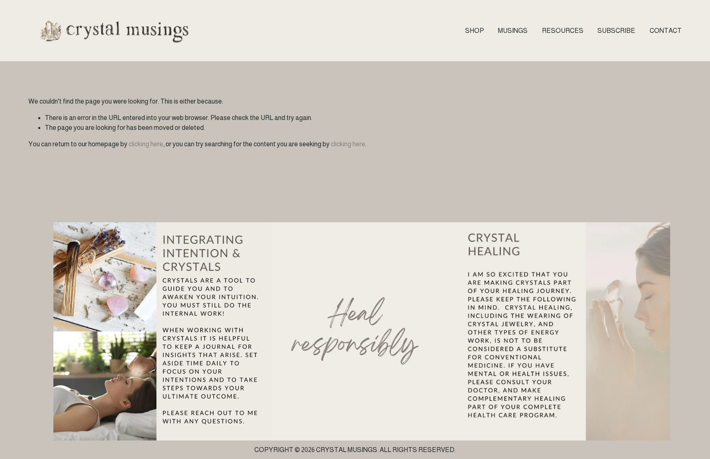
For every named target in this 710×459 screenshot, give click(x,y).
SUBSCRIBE (616, 30)
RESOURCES (562, 30)
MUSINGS (513, 30)
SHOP (474, 30)
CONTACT (666, 30)
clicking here (146, 144)
